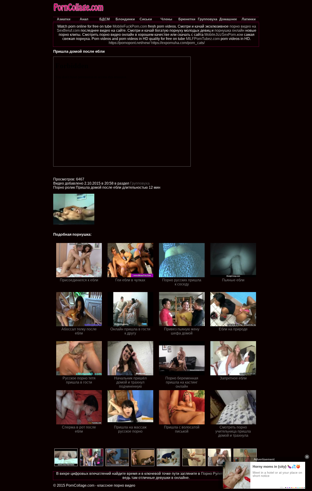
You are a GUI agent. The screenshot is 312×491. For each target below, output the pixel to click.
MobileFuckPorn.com (130, 26)
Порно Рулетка (213, 473)
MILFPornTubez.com (203, 39)
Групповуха (140, 183)
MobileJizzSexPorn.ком (223, 35)
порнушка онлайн (229, 30)
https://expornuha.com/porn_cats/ (178, 43)
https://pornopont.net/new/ (129, 43)
